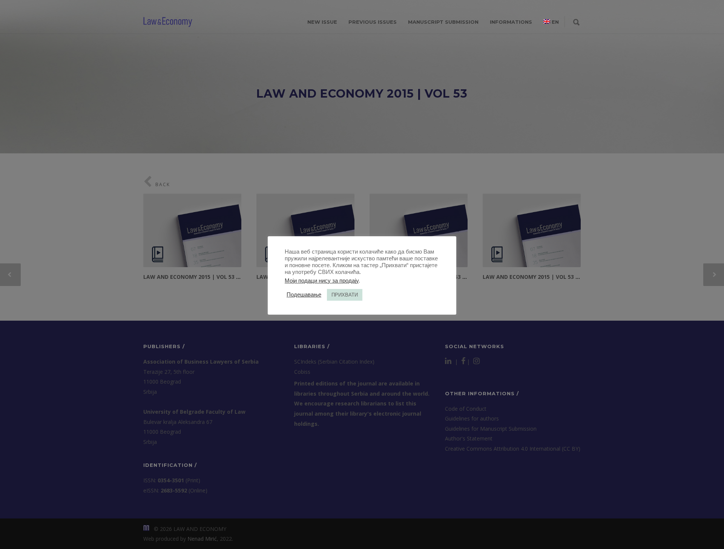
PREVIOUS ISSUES (372, 22)
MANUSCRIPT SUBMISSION (443, 22)
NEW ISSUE (322, 22)
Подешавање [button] (304, 295)
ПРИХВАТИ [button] (344, 295)
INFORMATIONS (511, 22)
